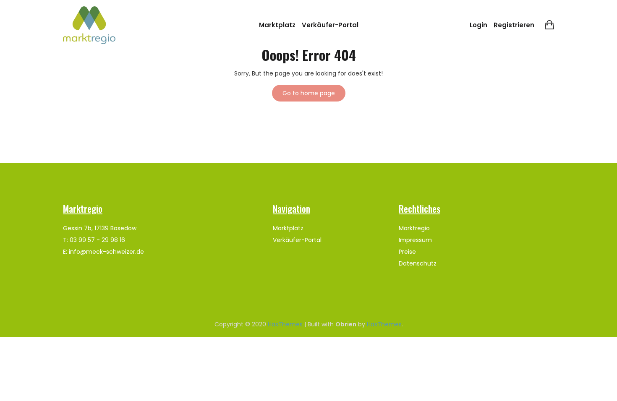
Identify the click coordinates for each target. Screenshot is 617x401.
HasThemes (285, 324)
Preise (407, 251)
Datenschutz (418, 263)
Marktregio (414, 228)
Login (478, 25)
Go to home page (308, 93)
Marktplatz (277, 25)
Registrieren (514, 25)
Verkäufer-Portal (330, 25)
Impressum (415, 240)
